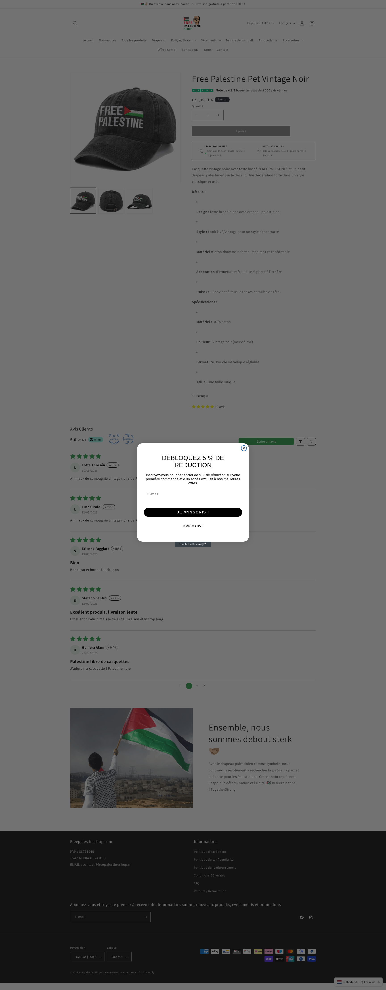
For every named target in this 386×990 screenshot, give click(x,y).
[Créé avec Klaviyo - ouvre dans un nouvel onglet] (193, 544)
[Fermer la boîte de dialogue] (244, 448)
